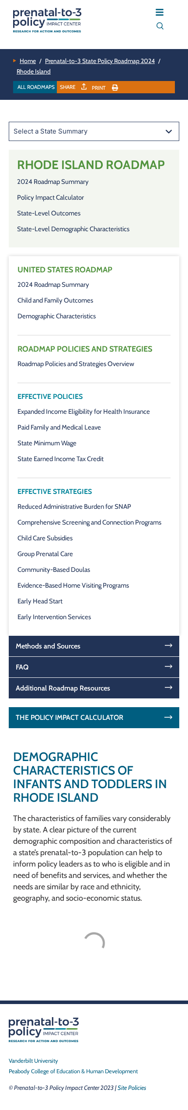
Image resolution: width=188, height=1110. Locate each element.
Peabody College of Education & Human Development (73, 1071)
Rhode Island (34, 71)
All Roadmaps (36, 87)
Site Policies (132, 1088)
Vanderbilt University (33, 1060)
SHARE (68, 87)
